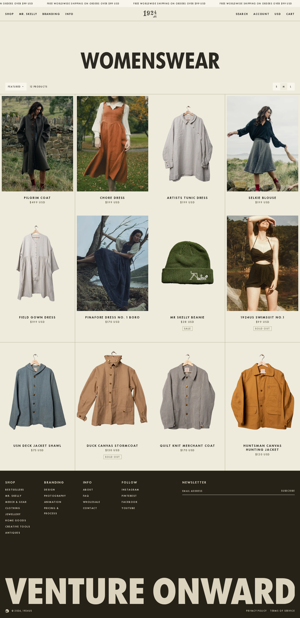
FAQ (86, 495)
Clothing (12, 508)
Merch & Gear (16, 501)
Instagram (130, 489)
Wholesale (91, 501)
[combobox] (278, 14)
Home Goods (15, 520)
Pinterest (129, 495)
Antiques (12, 532)
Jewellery (13, 514)
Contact (90, 508)
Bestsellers (14, 489)
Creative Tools (17, 526)
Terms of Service (282, 611)
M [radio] (284, 86)
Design (49, 489)
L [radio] (290, 86)
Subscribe (288, 490)
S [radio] (276, 86)
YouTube (128, 508)
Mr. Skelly (13, 495)
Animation (52, 501)
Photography (55, 495)
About (88, 489)
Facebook (129, 501)
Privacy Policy (256, 611)
